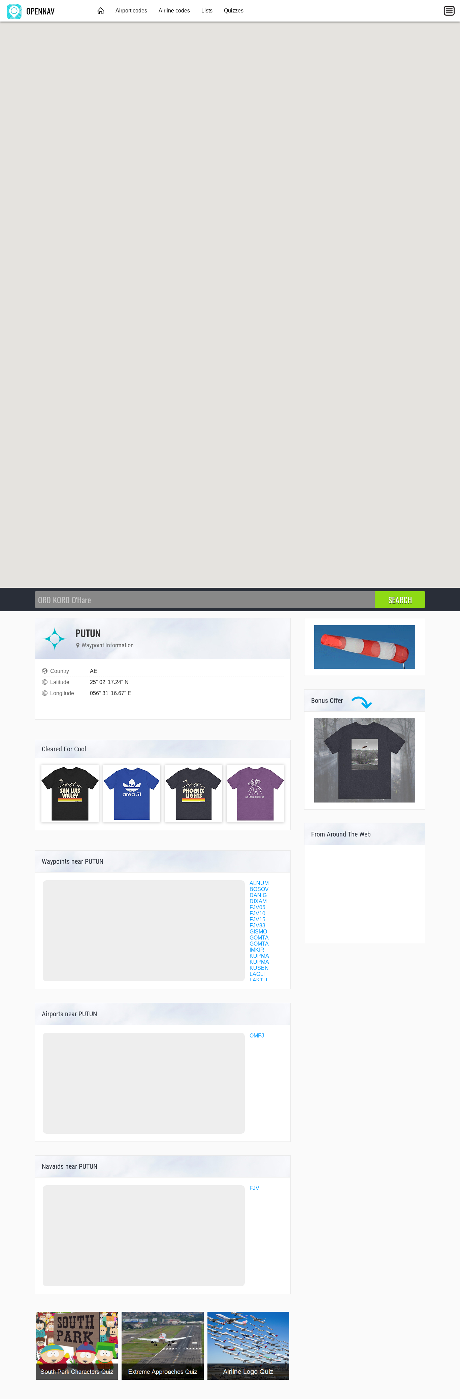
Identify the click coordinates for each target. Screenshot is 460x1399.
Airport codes (131, 10)
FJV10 (257, 913)
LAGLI (257, 974)
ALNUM (259, 883)
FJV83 (257, 925)
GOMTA (259, 938)
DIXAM (258, 901)
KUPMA (259, 956)
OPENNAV (39, 11)
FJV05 (257, 907)
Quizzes (233, 10)
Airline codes (174, 10)
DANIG (258, 895)
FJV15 (257, 919)
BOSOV (259, 889)
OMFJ (257, 1035)
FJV (254, 1188)
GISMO (258, 931)
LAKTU (258, 980)
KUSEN (259, 968)
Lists (206, 10)
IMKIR (257, 950)
